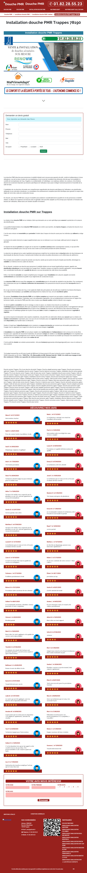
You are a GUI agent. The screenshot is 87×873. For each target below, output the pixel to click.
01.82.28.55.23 (33, 832)
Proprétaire (24, 146)
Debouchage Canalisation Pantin (72, 841)
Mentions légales (9, 814)
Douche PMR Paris (67, 823)
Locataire (33, 146)
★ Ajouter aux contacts (70, 862)
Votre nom (9, 785)
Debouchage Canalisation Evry (72, 859)
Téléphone (9, 133)
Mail (7, 138)
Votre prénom (37, 785)
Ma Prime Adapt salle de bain (74, 9)
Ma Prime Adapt (55, 9)
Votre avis (9, 791)
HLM (41, 146)
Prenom (8, 129)
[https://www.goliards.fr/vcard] (52, 827)
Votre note (61, 785)
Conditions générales (38, 814)
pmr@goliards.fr (31, 829)
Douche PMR (7, 9)
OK (73, 869)
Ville (7, 143)
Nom (7, 124)
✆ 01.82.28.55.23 (65, 3)
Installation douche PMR (37, 9)
